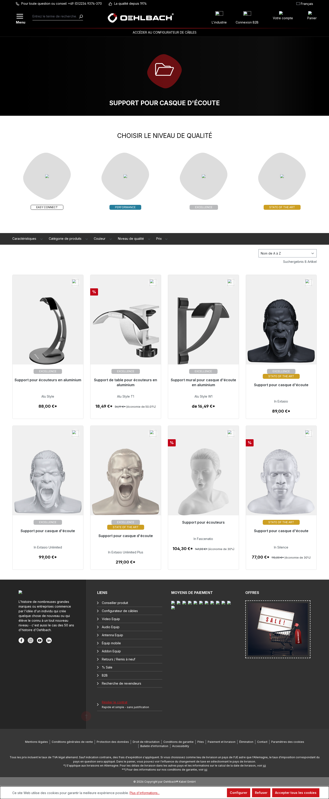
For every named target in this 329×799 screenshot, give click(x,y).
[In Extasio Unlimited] (48, 484)
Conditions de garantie (178, 741)
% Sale (107, 667)
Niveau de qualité (131, 238)
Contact (262, 741)
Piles (200, 741)
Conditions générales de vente (72, 741)
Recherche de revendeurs (121, 683)
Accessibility (180, 746)
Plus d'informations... (145, 793)
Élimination (246, 741)
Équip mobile (111, 643)
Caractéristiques (24, 238)
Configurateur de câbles (120, 611)
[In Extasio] (281, 333)
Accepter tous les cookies (295, 793)
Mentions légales (36, 741)
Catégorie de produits (65, 238)
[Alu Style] (48, 333)
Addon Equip (111, 651)
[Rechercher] (81, 16)
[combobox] (55, 16)
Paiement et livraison (221, 741)
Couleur (100, 238)
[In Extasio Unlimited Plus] (125, 484)
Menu (20, 22)
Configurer (238, 793)
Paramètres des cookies (287, 741)
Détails (47, 409)
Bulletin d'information (154, 746)
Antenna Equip (112, 635)
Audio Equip (111, 627)
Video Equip (111, 619)
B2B (105, 675)
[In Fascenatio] (203, 484)
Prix (159, 238)
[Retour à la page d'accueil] (141, 18)
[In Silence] (281, 484)
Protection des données (113, 741)
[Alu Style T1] (125, 333)
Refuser (261, 793)
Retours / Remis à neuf (118, 659)
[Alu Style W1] (203, 333)
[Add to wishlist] (75, 282)
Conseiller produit (115, 603)
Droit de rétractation (146, 741)
